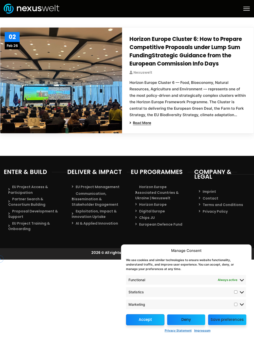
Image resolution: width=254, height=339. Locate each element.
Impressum (202, 330)
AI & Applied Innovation (97, 223)
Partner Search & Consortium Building (26, 202)
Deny (186, 319)
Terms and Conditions (223, 204)
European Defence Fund (160, 224)
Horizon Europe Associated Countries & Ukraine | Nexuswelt (157, 192)
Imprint (209, 191)
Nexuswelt (142, 72)
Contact (210, 198)
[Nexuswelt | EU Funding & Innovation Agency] (31, 8)
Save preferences (227, 319)
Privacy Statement (178, 330)
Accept (145, 319)
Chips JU (147, 217)
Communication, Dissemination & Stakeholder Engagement (95, 199)
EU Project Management (98, 186)
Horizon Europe (153, 204)
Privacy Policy (215, 211)
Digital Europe (152, 211)
